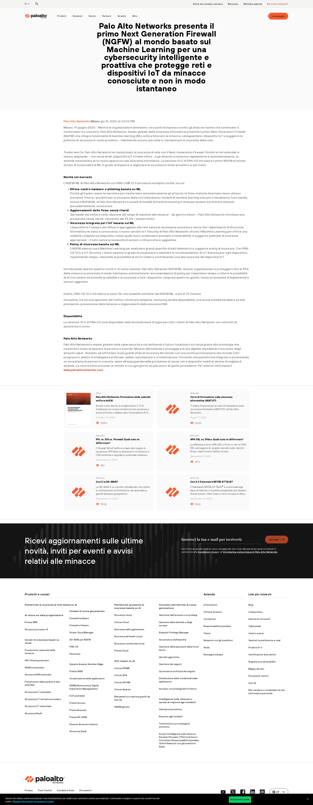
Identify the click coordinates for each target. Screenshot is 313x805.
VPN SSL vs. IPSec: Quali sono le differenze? (217, 439)
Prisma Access (77, 703)
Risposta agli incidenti (171, 716)
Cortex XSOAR (122, 682)
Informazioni (210, 604)
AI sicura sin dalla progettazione (44, 615)
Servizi (92, 16)
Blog (250, 604)
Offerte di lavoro (213, 612)
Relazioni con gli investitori (218, 640)
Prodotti (61, 16)
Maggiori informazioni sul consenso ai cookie (33, 802)
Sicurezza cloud (123, 615)
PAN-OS (73, 646)
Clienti (207, 633)
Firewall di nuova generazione (87, 611)
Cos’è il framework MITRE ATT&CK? (211, 481)
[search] (36, 4)
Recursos (233, 4)
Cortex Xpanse (122, 689)
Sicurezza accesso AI (36, 629)
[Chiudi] (307, 799)
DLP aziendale (77, 695)
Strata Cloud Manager (81, 632)
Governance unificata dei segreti (177, 671)
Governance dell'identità (172, 639)
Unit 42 (252, 683)
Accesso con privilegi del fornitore (177, 688)
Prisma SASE (76, 671)
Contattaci (210, 619)
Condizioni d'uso (66, 790)
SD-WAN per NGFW (80, 639)
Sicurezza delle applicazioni (129, 629)
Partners (106, 16)
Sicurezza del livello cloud (128, 636)
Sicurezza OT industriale (38, 706)
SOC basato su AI (124, 661)
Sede (206, 647)
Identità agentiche (169, 657)
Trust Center (45, 790)
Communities (255, 612)
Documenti (85, 790)
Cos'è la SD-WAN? (107, 481)
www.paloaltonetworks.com (83, 370)
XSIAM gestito (122, 707)
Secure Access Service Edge (86, 664)
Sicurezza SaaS (33, 713)
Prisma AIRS (31, 622)
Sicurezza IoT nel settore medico (43, 699)
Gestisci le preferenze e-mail (264, 640)
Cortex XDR (120, 675)
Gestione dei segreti (170, 664)
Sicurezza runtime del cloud (129, 643)
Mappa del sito (256, 669)
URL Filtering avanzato (37, 660)
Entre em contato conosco (208, 4)
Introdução (278, 16)
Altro (134, 16)
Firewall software (79, 625)
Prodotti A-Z (255, 647)
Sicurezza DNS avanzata (38, 674)
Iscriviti (274, 539)
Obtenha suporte (252, 4)
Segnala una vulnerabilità (262, 661)
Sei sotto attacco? (277, 4)
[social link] (223, 792)
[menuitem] (39, 16)
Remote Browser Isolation (83, 724)
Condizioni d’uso (208, 552)
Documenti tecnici (258, 676)
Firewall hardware (79, 618)
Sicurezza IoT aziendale (38, 692)
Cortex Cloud (121, 622)
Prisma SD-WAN (78, 717)
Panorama (74, 654)
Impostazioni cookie (240, 799)
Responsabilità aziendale (217, 626)
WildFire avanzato (34, 667)
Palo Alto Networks (77, 121)
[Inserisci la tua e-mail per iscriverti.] (221, 541)
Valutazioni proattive (170, 709)
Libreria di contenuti (259, 619)
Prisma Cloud (121, 650)
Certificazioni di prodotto (262, 654)
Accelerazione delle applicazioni (86, 678)
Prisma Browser (77, 710)
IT (26, 4)
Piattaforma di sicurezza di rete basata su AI (51, 604)
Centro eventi (256, 633)
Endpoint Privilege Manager (174, 632)
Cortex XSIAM (121, 668)
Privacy (29, 790)
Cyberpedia (254, 626)
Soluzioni (77, 16)
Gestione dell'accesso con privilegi (178, 615)
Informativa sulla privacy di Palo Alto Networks (250, 552)
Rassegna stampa (213, 654)
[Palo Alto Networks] (36, 16)
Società (122, 16)
